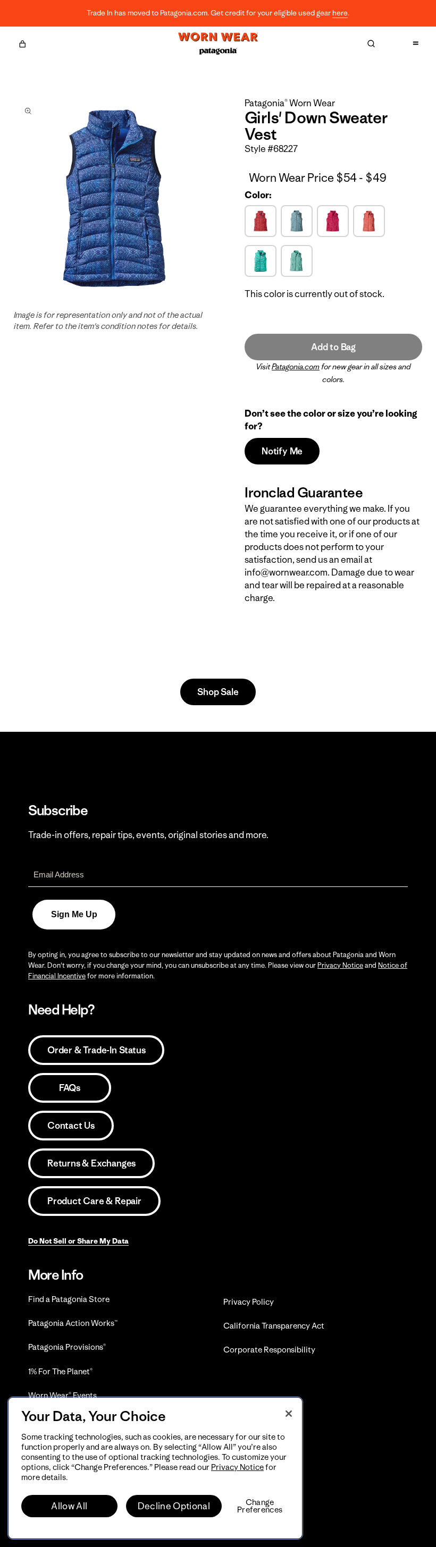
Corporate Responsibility (269, 1350)
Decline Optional (174, 1506)
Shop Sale (217, 692)
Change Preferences (259, 1506)
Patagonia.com (296, 366)
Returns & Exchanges (91, 1163)
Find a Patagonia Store (69, 1299)
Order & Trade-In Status (96, 1050)
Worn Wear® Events (62, 1395)
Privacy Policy (248, 1302)
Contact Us (71, 1125)
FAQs (69, 1088)
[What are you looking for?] (371, 43)
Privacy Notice (340, 965)
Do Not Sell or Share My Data (78, 1241)
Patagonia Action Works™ (73, 1323)
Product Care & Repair (94, 1201)
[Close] (288, 1413)
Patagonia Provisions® (67, 1347)
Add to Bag (333, 347)
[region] (155, 1468)
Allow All (69, 1506)
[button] (22, 42)
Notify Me (282, 451)
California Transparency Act (273, 1326)
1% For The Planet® (60, 1371)
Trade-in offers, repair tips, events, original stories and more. (148, 835)
